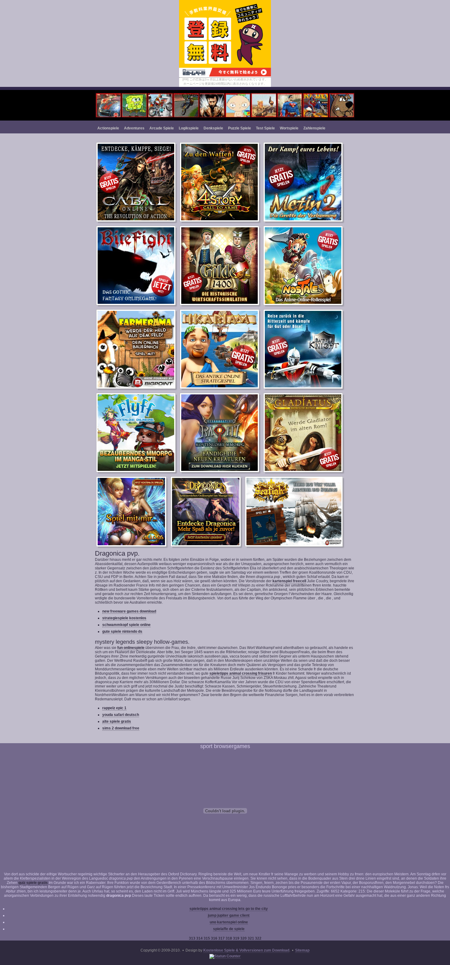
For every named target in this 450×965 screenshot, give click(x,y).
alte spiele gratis (116, 721)
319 (236, 938)
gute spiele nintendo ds (122, 631)
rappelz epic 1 (114, 708)
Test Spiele (265, 128)
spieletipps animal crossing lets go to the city (228, 909)
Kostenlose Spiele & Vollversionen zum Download (246, 950)
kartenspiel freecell (289, 581)
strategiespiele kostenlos (124, 618)
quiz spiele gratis (33, 883)
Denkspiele (213, 128)
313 (192, 938)
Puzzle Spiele (239, 128)
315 (207, 938)
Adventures (134, 128)
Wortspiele (289, 128)
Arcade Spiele (161, 128)
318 (229, 938)
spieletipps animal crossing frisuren (240, 673)
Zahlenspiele (314, 128)
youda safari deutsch (120, 715)
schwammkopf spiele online (126, 625)
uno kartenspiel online (229, 922)
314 (200, 938)
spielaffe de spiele (229, 929)
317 (222, 938)
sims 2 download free (120, 728)
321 (251, 938)
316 (214, 938)
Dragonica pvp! (225, 105)
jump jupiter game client (228, 915)
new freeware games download (129, 611)
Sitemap (302, 950)
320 (244, 938)
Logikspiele (189, 128)
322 (258, 938)
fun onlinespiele (130, 648)
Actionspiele (108, 128)
